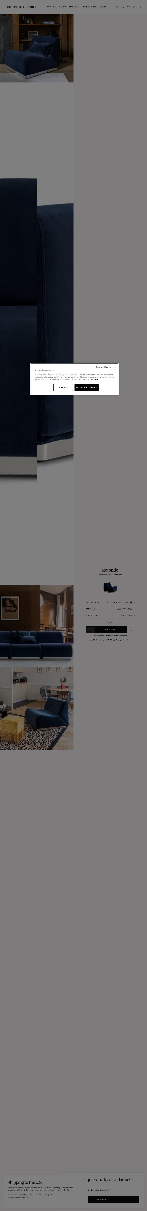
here (96, 379)
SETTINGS (63, 387)
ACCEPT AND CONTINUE (86, 387)
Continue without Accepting (106, 367)
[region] (74, 379)
